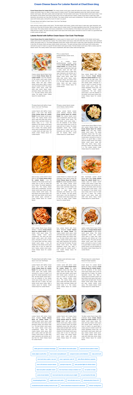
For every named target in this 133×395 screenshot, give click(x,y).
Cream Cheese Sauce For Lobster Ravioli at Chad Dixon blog (66, 4)
